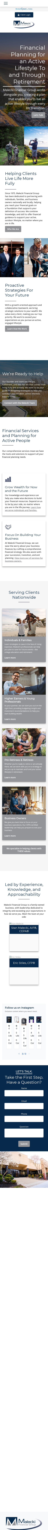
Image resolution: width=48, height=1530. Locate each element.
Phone (24, 1114)
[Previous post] (19, 1053)
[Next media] (16, 1019)
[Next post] (29, 1053)
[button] (9, 1033)
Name (24, 1088)
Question (24, 1126)
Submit (24, 1144)
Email (24, 1101)
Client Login (25, 15)
